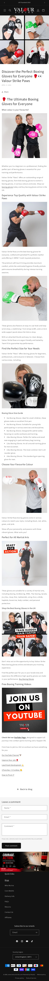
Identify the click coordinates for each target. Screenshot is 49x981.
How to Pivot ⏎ (8, 775)
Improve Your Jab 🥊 (10, 760)
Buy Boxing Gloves (26, 679)
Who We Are (9, 885)
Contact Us (9, 912)
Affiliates (8, 917)
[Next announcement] (44, 2)
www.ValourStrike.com (15, 974)
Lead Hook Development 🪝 (13, 765)
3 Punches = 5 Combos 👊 (12, 770)
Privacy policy (19, 978)
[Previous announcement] (4, 2)
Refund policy (41, 974)
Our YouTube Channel (10, 755)
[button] (4, 10)
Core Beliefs (9, 891)
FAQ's (7, 901)
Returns (8, 907)
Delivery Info (10, 896)
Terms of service (31, 978)
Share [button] (6, 92)
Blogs (7, 880)
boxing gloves (7, 187)
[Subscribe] (36, 932)
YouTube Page (20, 737)
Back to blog (26, 789)
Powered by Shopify (29, 974)
